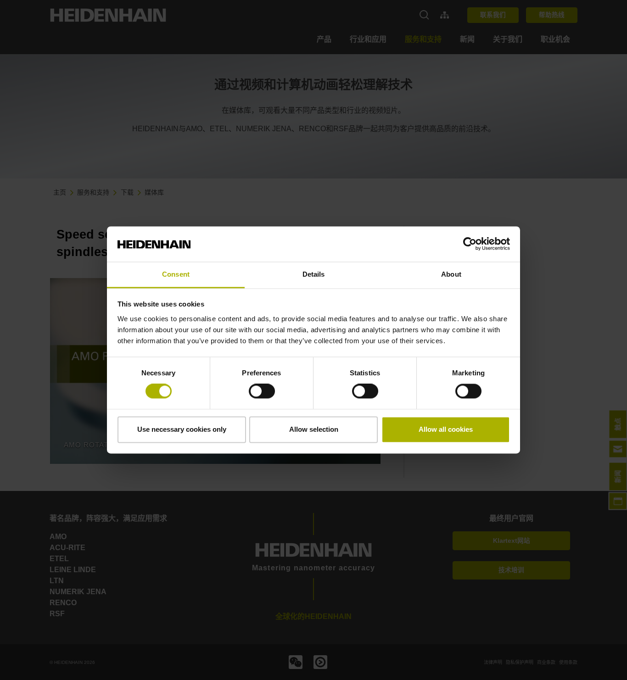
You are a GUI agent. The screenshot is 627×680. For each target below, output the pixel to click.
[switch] (262, 391)
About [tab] (451, 274)
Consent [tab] (176, 274)
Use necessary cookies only (181, 429)
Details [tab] (313, 274)
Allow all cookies (446, 429)
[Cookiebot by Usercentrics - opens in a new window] (470, 244)
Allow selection (313, 429)
